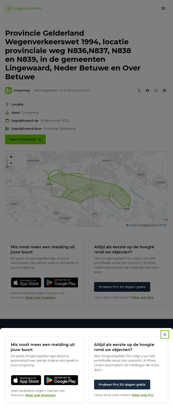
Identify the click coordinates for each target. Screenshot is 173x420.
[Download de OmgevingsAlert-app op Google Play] (61, 380)
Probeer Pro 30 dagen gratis (122, 384)
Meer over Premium (40, 395)
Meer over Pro (142, 395)
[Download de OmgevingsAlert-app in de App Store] (26, 380)
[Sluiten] (165, 334)
